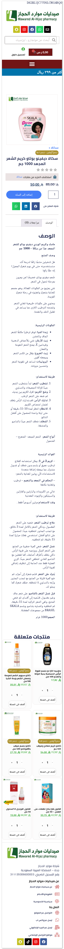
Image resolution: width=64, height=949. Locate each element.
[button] (32, 64)
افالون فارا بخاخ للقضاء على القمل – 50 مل (47, 810)
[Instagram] (24, 29)
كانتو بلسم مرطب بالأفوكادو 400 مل (21, 747)
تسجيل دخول (18, 55)
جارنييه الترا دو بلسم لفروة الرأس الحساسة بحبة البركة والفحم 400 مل (47, 674)
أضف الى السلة (47, 700)
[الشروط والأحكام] (57, 894)
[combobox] (30, 40)
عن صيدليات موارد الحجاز (41, 887)
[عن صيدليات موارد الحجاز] (57, 887)
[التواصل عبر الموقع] (57, 913)
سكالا (54, 147)
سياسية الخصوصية (42, 901)
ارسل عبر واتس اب (44, 920)
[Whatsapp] (39, 29)
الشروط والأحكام (44, 894)
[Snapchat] (16, 29)
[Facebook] (32, 29)
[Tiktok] (28, 941)
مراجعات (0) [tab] (32, 223)
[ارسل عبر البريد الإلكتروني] (57, 927)
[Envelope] (47, 29)
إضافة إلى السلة (23, 194)
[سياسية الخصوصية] (57, 901)
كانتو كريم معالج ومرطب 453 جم (48, 747)
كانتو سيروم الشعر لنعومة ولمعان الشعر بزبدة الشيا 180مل (17, 678)
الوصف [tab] (49, 223)
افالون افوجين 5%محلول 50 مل (18, 810)
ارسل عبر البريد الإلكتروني (40, 927)
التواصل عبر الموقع (43, 913)
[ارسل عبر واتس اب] (57, 920)
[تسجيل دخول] (23, 49)
